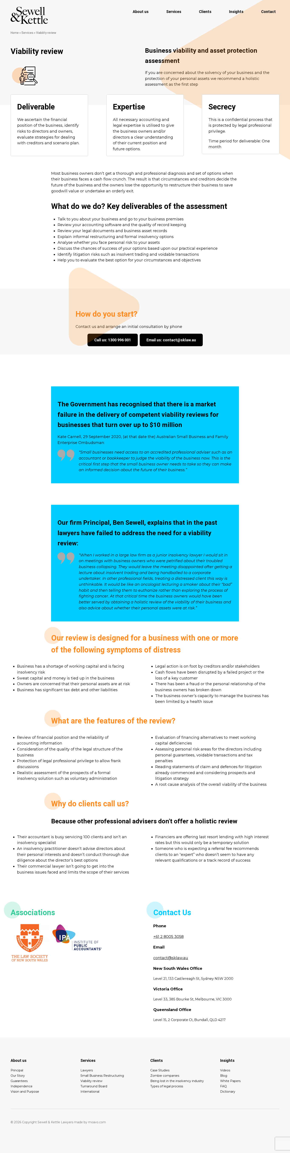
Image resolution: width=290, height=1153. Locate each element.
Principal (17, 1070)
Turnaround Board (93, 1086)
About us (141, 11)
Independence (21, 1086)
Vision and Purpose (25, 1091)
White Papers (230, 1081)
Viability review (91, 1081)
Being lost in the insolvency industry (177, 1081)
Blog (223, 1076)
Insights (236, 11)
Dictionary (227, 1091)
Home (15, 32)
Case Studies (159, 1070)
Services (173, 11)
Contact (268, 11)
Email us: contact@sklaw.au (171, 340)
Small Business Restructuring (102, 1076)
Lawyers (86, 1070)
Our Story (18, 1076)
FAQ (223, 1086)
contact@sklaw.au (170, 958)
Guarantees (19, 1081)
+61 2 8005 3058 (168, 936)
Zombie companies (164, 1076)
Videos (225, 1070)
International (89, 1091)
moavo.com (97, 1122)
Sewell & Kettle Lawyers (29, 15)
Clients (205, 11)
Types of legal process (166, 1086)
